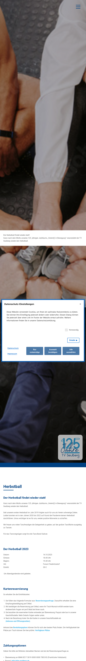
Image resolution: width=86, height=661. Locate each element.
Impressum (12, 354)
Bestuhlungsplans (20, 627)
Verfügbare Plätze (42, 630)
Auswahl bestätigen (52, 351)
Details (72, 340)
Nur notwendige (35, 351)
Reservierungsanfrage (45, 601)
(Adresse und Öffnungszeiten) (18, 621)
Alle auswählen (71, 351)
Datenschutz (13, 348)
